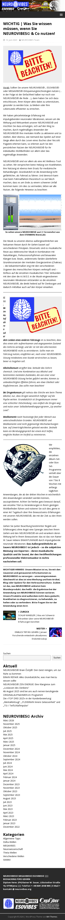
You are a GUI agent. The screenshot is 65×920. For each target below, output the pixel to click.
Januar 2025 (9, 745)
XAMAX (7, 859)
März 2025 (8, 741)
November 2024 (11, 752)
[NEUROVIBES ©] (32, 9)
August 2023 (9, 798)
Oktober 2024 (10, 755)
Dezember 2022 (11, 826)
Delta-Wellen (9, 841)
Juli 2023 (7, 802)
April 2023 (8, 812)
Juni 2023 (7, 805)
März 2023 (8, 816)
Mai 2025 (8, 734)
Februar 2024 (10, 777)
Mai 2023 (8, 809)
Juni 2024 (7, 766)
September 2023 (11, 794)
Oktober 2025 (10, 727)
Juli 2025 (7, 731)
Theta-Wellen (10, 852)
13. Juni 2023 (11, 40)
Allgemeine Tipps (12, 838)
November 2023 (11, 787)
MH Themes (52, 916)
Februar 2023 (10, 819)
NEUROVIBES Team (30, 40)
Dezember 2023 (11, 784)
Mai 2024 (8, 770)
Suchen (7, 653)
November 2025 (11, 723)
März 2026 (8, 720)
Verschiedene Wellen (13, 856)
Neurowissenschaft (13, 849)
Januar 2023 (9, 823)
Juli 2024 (7, 762)
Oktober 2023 (10, 791)
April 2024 (8, 773)
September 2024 (11, 759)
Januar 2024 (9, 780)
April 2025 (8, 738)
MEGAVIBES (9, 845)
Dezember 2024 (11, 748)
